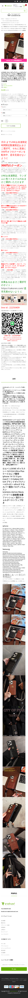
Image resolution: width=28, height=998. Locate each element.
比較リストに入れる (7, 134)
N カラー (4, 107)
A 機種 (3, 113)
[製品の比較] (15, 1)
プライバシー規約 (5, 925)
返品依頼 (3, 950)
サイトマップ (4, 932)
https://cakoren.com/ (12, 288)
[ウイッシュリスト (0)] (17, 1)
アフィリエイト (4, 946)
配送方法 (3, 923)
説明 (14, 379)
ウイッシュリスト (5, 955)
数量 (2, 121)
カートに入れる (11, 126)
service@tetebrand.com (10, 414)
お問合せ (3, 929)
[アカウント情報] (20, 1)
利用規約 (3, 927)
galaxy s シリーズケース (11, 18)
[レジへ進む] (26, 1)
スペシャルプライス (6, 948)
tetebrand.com (13, 991)
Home (2, 18)
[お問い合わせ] (23, 1)
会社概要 (3, 920)
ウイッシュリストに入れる (9, 131)
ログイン (15, 5)
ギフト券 (3, 943)
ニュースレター (4, 934)
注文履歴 (3, 952)
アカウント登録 (18, 6)
